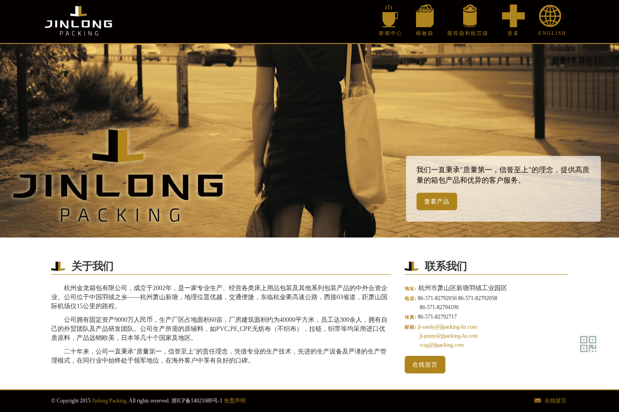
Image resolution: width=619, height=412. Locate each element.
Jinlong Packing (78, 22)
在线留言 (555, 400)
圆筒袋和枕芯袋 (467, 33)
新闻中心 (390, 33)
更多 (513, 33)
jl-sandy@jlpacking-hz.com (447, 327)
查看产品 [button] (437, 201)
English (549, 33)
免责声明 (235, 400)
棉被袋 (425, 33)
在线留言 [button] (425, 364)
